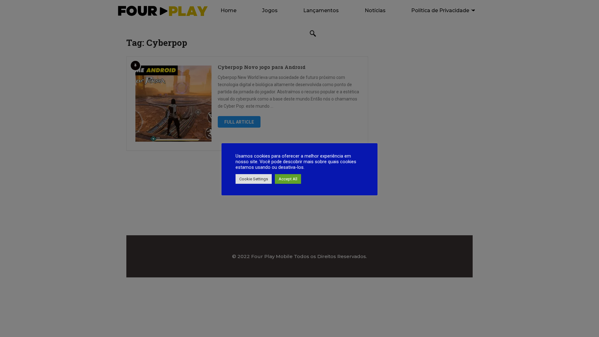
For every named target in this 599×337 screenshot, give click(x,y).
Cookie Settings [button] (253, 179)
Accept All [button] (288, 179)
